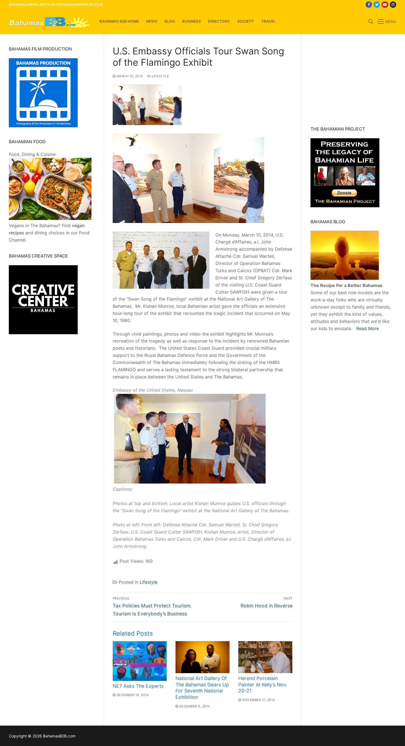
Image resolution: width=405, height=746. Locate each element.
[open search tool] (370, 21)
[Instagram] (393, 4)
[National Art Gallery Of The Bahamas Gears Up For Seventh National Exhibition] (202, 657)
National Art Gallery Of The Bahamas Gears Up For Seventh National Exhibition (202, 687)
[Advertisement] (344, 80)
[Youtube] (385, 4)
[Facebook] (369, 4)
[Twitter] (377, 4)
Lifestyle (160, 76)
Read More (367, 328)
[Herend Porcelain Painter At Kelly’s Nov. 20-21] (265, 657)
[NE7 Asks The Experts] (140, 661)
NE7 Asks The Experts (138, 686)
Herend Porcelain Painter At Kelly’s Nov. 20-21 (262, 684)
